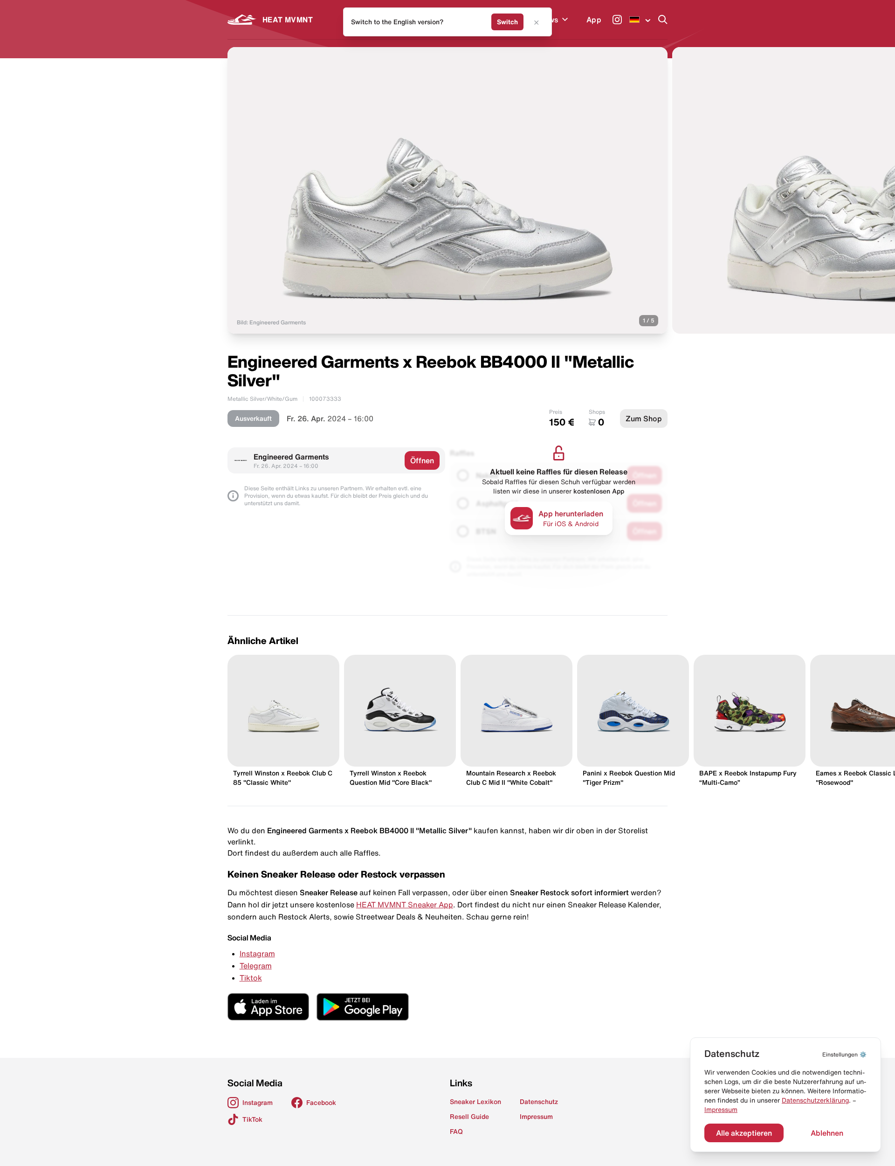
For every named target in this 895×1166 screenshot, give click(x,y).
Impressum (720, 1109)
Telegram (256, 965)
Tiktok (251, 977)
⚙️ (844, 1054)
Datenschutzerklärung (815, 1100)
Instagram (257, 953)
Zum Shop (644, 418)
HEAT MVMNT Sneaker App (404, 904)
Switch (507, 22)
